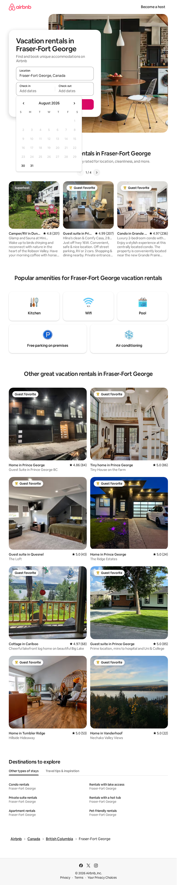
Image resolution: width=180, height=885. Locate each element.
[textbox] (35, 90)
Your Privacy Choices (102, 878)
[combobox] (55, 75)
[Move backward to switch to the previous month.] (23, 103)
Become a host (153, 7)
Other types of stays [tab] (24, 771)
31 (31, 166)
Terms (78, 878)
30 (23, 166)
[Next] (96, 172)
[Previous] (80, 172)
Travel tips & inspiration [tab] (62, 771)
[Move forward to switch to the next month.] (74, 103)
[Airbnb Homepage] (20, 7)
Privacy (65, 878)
